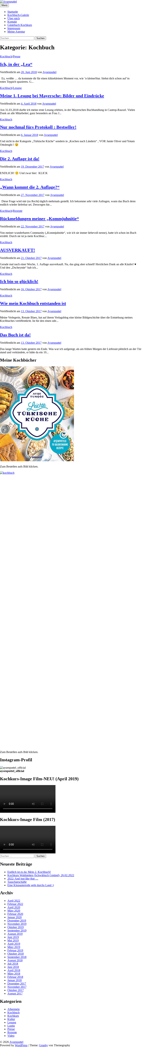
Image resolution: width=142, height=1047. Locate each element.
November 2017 (16, 986)
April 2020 (13, 907)
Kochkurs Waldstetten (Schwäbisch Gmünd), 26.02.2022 (40, 875)
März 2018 (13, 973)
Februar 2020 (15, 913)
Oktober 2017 (15, 990)
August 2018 (15, 960)
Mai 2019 (13, 940)
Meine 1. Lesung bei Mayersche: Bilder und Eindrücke (52, 95)
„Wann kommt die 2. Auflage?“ (30, 187)
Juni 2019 (13, 937)
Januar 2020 (14, 917)
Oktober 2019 (15, 927)
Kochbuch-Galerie (18, 15)
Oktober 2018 (15, 953)
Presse (16, 56)
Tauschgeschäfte (17, 881)
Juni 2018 (13, 967)
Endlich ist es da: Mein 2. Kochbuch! (29, 871)
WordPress (21, 1045)
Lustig (11, 1025)
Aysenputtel (16, 1042)
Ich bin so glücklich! (19, 281)
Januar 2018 (14, 980)
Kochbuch (6, 56)
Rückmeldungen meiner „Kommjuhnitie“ (39, 218)
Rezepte (17, 210)
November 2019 (16, 923)
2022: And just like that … (22, 878)
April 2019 (13, 943)
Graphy (43, 1045)
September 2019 (16, 930)
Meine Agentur (16, 31)
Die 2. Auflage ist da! (19, 158)
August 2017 (15, 993)
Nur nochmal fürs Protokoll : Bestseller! (38, 127)
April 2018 (13, 970)
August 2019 (15, 933)
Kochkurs (13, 1015)
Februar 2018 (15, 976)
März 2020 (13, 910)
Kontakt (12, 21)
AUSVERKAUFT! (17, 250)
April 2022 (13, 900)
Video (10, 1035)
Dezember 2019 (16, 920)
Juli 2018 (12, 963)
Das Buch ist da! (15, 334)
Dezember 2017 (16, 983)
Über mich (13, 18)
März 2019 (13, 947)
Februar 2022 (15, 904)
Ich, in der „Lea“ (16, 64)
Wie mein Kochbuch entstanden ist (33, 303)
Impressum (13, 28)
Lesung (17, 88)
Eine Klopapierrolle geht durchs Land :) (30, 885)
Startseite (12, 11)
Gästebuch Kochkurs (19, 25)
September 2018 (16, 957)
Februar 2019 (15, 950)
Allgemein (13, 1009)
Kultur (11, 1019)
